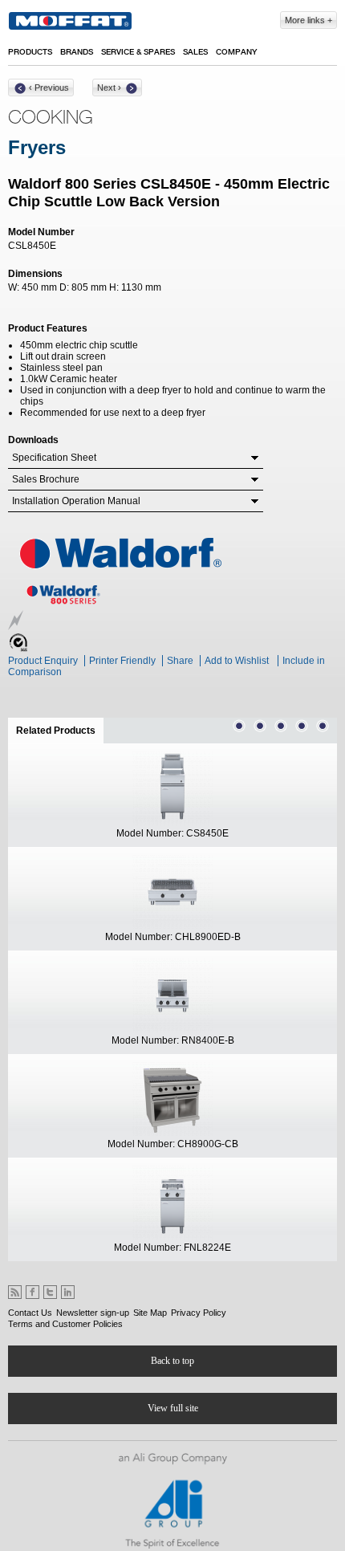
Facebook (32, 1292)
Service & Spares (138, 52)
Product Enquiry (43, 660)
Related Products (60, 730)
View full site (173, 1408)
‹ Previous (49, 87)
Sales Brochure (45, 479)
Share (180, 660)
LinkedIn (68, 1292)
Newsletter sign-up (92, 1312)
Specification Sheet (54, 457)
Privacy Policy (198, 1312)
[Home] (70, 21)
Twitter (50, 1292)
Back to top (172, 1360)
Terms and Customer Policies (65, 1324)
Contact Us (30, 1312)
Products (30, 52)
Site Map (150, 1312)
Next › (109, 87)
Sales (195, 52)
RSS (15, 1292)
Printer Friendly (122, 660)
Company (236, 52)
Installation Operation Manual (76, 501)
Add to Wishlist (237, 660)
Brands (76, 52)
